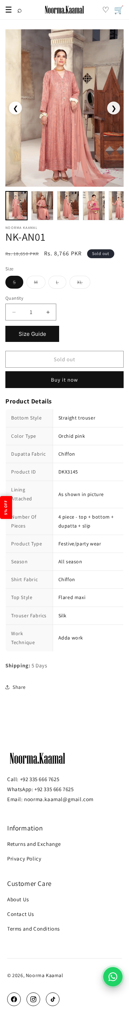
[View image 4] (94, 205)
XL (83, 284)
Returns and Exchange (34, 843)
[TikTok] (52, 999)
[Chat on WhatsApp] (113, 976)
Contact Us (20, 914)
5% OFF (5, 507)
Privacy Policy (24, 858)
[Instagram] (33, 999)
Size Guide (32, 333)
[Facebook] (14, 999)
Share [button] (19, 687)
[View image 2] (42, 205)
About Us (18, 899)
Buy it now (64, 379)
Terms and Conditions (33, 928)
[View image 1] (16, 205)
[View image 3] (68, 205)
